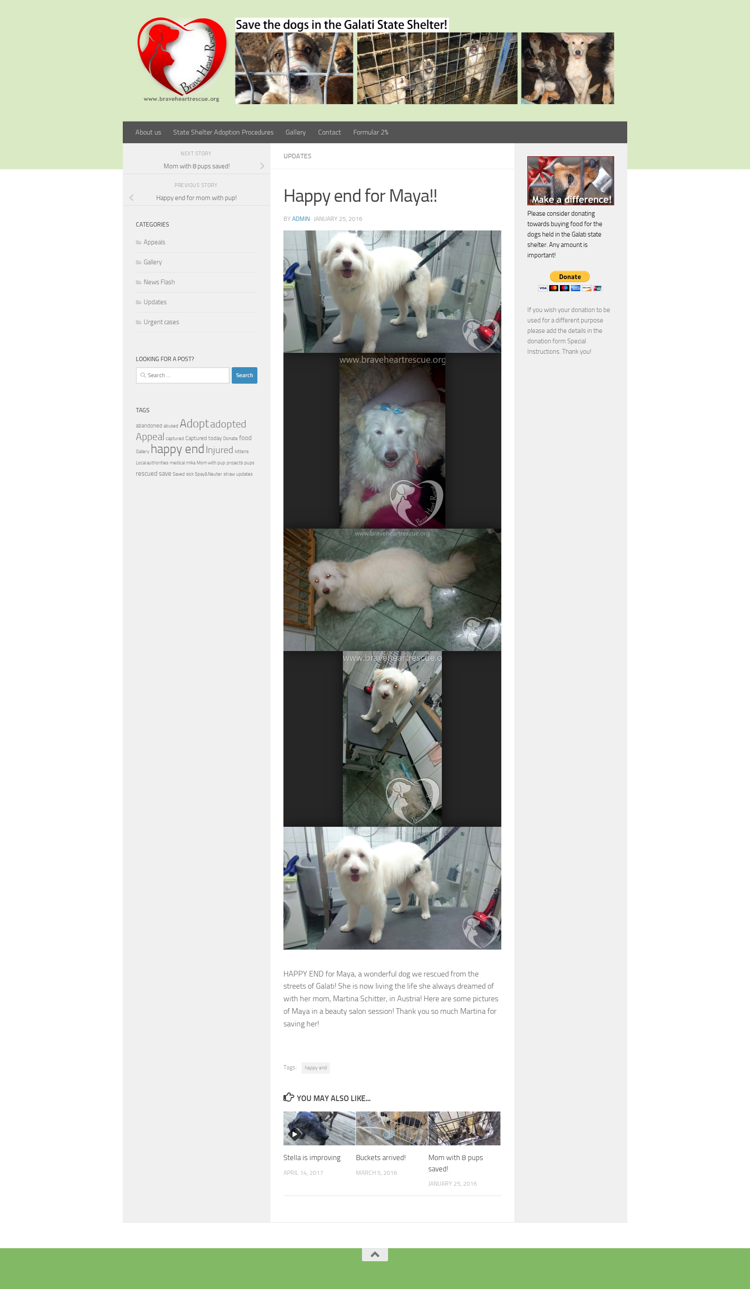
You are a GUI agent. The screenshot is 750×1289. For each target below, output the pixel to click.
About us (148, 132)
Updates (297, 156)
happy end (316, 1068)
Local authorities (152, 463)
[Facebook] (361, 1269)
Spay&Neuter (208, 474)
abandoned (149, 425)
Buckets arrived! (381, 1157)
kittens (242, 451)
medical (177, 463)
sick (190, 474)
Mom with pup (211, 463)
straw (229, 474)
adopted (228, 424)
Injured (220, 450)
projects (235, 463)
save (165, 473)
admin (301, 219)
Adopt (194, 423)
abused (171, 426)
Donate (230, 438)
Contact (329, 132)
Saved (179, 474)
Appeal (150, 437)
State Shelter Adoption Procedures (223, 132)
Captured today (203, 438)
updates (244, 474)
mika (190, 463)
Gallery (296, 132)
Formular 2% (370, 132)
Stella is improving (312, 1157)
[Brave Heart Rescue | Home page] (375, 60)
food (245, 438)
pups (249, 463)
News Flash (159, 282)
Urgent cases (161, 322)
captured (175, 438)
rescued (147, 473)
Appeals (154, 242)
